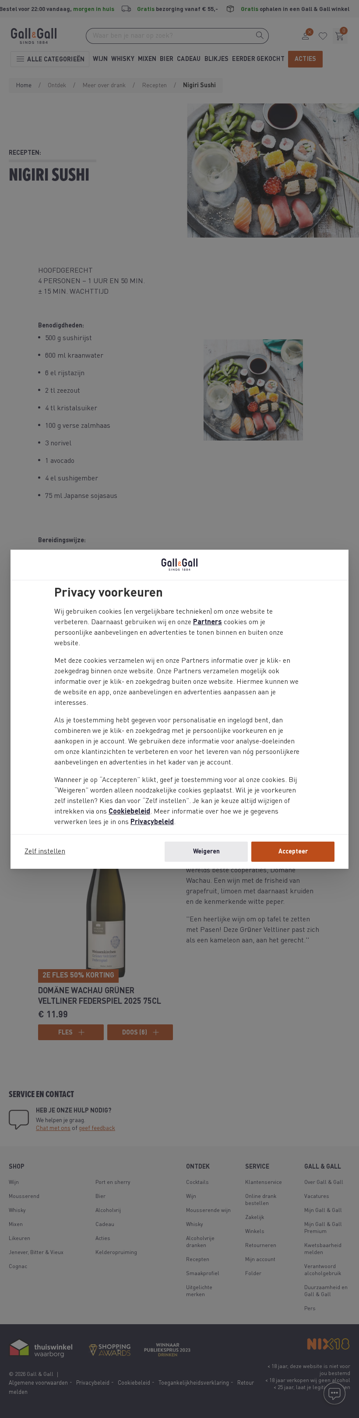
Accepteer (293, 852)
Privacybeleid (152, 822)
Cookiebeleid (129, 811)
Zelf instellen (45, 851)
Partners (207, 622)
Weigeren (206, 852)
